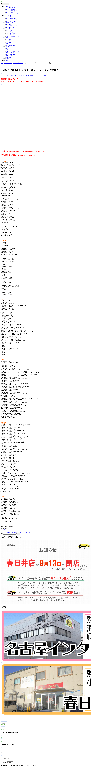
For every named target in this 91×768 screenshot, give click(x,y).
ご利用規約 (9, 42)
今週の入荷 (27, 532)
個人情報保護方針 (10, 45)
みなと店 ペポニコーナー (42, 75)
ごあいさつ (9, 39)
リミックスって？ (10, 30)
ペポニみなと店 (5, 529)
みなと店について (10, 17)
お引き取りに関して (11, 33)
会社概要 (8, 40)
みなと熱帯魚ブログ (11, 18)
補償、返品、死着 (10, 54)
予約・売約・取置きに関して (13, 36)
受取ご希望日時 (10, 52)
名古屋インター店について (13, 8)
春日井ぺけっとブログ (12, 27)
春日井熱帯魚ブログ (11, 26)
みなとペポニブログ (11, 21)
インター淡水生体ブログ (12, 11)
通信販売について (10, 48)
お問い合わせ (9, 57)
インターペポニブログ (12, 14)
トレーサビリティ (10, 32)
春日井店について (10, 24)
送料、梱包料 (9, 55)
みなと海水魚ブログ (11, 20)
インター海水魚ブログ (12, 12)
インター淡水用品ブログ (12, 9)
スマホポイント (10, 35)
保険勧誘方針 (9, 43)
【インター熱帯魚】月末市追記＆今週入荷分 (12, 532)
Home (2, 63)
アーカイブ (3, 762)
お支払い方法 (9, 49)
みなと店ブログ (8, 63)
